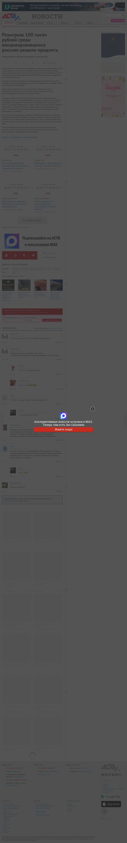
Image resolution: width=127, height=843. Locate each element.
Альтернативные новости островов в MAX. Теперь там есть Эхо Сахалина (63, 423)
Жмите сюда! (63, 429)
